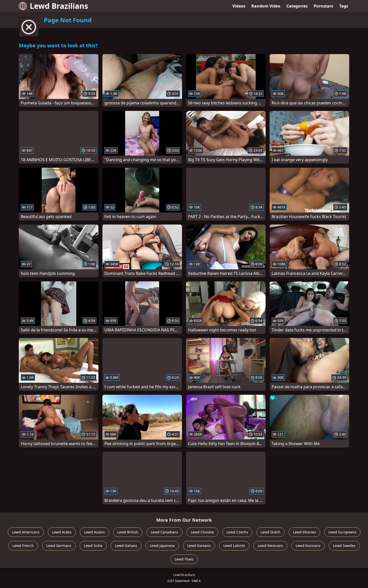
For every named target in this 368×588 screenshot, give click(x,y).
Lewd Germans (58, 545)
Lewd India (93, 545)
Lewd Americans (26, 532)
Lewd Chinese (202, 532)
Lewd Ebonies (304, 532)
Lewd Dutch (270, 532)
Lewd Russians (308, 545)
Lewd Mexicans (270, 545)
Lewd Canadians (164, 532)
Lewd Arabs (62, 532)
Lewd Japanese (162, 545)
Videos (238, 6)
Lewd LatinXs (234, 545)
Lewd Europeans (342, 532)
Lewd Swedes (344, 545)
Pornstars (323, 6)
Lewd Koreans (199, 545)
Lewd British (127, 532)
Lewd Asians (94, 532)
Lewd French (23, 545)
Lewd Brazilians (59, 6)
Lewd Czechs (237, 532)
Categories (297, 6)
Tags (343, 6)
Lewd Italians (126, 545)
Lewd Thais (184, 559)
